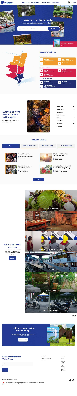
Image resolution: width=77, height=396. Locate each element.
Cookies (15, 379)
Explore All (12, 258)
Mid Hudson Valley (47, 146)
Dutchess (63, 361)
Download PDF (23, 340)
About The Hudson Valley (46, 358)
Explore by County (46, 2)
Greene (62, 362)
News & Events (55, 2)
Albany (62, 358)
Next (5, 370)
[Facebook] (70, 380)
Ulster (62, 369)
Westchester (63, 370)
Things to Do (25, 2)
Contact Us (44, 359)
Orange (62, 364)
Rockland (63, 368)
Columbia (63, 359)
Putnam (62, 365)
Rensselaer (63, 366)
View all (11, 146)
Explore (53, 29)
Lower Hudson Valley (66, 146)
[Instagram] (73, 380)
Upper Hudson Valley (29, 146)
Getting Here (35, 2)
